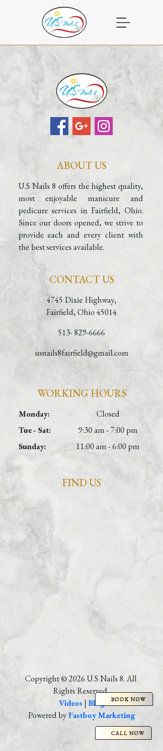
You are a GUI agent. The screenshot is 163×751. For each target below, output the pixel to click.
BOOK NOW (128, 699)
